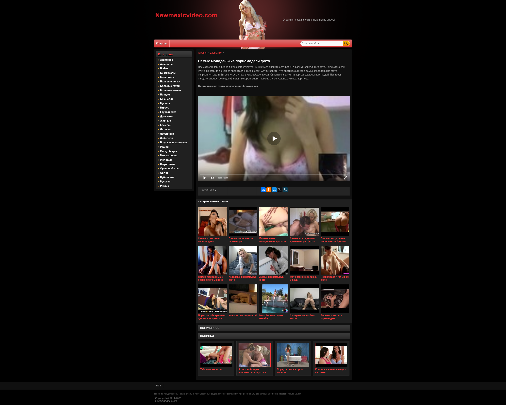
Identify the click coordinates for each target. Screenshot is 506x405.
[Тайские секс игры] (216, 355)
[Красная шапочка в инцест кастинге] (331, 355)
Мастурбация (168, 151)
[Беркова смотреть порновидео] (335, 313)
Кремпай (165, 125)
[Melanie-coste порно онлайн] (273, 313)
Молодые (166, 159)
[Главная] (186, 18)
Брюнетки (166, 98)
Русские (165, 181)
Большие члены (170, 90)
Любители (166, 138)
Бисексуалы (168, 72)
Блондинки (167, 77)
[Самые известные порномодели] (212, 236)
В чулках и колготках (173, 142)
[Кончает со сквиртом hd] (243, 313)
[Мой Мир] (274, 189)
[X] (280, 189)
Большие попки (170, 81)
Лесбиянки (167, 133)
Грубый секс (168, 111)
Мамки (164, 146)
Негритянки (167, 164)
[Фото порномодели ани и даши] (304, 274)
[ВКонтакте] (263, 189)
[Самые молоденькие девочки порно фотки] (304, 236)
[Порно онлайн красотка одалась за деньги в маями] (212, 313)
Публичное (167, 177)
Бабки (164, 68)
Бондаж (165, 94)
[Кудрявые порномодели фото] (243, 274)
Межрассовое (168, 155)
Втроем (165, 107)
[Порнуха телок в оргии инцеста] (293, 355)
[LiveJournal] (285, 189)
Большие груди (170, 85)
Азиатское (166, 59)
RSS (158, 385)
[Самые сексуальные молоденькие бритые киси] (335, 236)
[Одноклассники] (268, 189)
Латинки (165, 129)
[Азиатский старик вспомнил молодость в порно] (255, 355)
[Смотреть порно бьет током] (304, 313)
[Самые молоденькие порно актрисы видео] (212, 274)
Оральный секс (170, 168)
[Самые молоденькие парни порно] (243, 236)
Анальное (166, 64)
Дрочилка (166, 116)
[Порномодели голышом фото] (335, 274)
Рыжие (164, 185)
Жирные (165, 120)
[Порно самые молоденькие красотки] (273, 236)
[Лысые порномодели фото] (273, 274)
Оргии (164, 172)
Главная (161, 43)
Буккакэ (165, 103)
